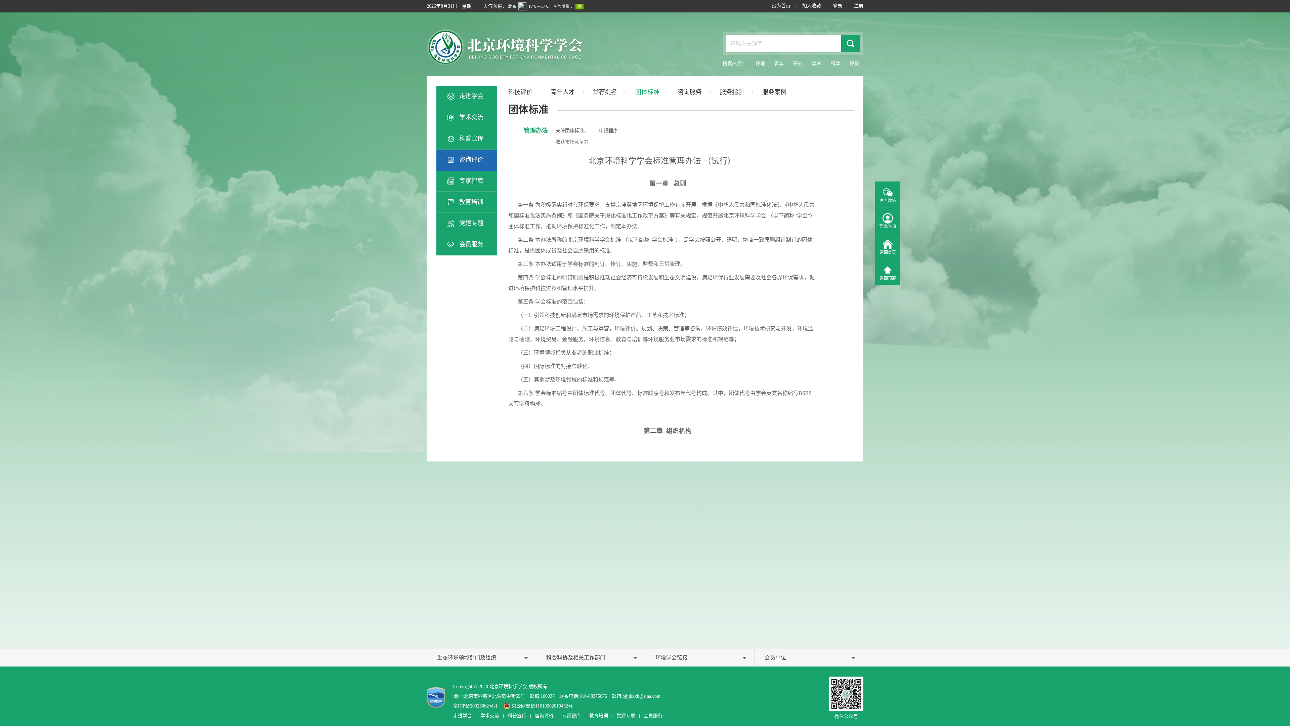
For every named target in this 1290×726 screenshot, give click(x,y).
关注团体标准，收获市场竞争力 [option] (572, 136)
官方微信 (888, 200)
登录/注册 (887, 226)
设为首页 (781, 5)
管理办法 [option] (536, 130)
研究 (798, 63)
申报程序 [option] (608, 130)
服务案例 (774, 92)
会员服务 (471, 244)
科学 (835, 63)
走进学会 (471, 96)
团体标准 (647, 92)
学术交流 (471, 117)
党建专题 (471, 223)
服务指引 (732, 92)
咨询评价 (471, 159)
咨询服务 (690, 92)
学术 (816, 63)
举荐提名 (605, 92)
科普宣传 (471, 138)
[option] (681, 298)
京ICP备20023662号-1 (475, 706)
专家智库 (471, 180)
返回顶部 (888, 278)
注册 (858, 5)
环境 (760, 63)
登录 (837, 5)
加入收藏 (811, 5)
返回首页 (888, 252)
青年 (779, 63)
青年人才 (563, 92)
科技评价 (520, 92)
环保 (854, 63)
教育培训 (471, 202)
